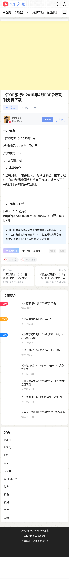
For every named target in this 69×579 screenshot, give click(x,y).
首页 (8, 12)
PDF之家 (44, 530)
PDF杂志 (10, 107)
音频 (6, 517)
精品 (6, 494)
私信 (61, 119)
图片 (6, 462)
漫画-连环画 (10, 478)
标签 (20, 12)
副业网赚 (53, 12)
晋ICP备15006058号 (34, 535)
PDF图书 (8, 439)
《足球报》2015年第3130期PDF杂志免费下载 (16, 278)
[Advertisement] (34, 55)
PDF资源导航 (35, 12)
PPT (6, 455)
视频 (6, 502)
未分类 (7, 470)
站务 (6, 486)
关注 (48, 119)
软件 (6, 509)
